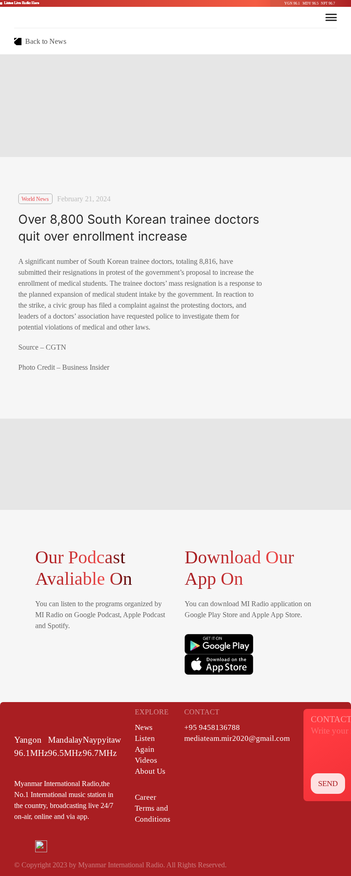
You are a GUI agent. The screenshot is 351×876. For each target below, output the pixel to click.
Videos (146, 760)
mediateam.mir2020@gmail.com (237, 738)
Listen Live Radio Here (21, 3)
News (144, 727)
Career (145, 797)
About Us (150, 771)
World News (35, 199)
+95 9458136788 (212, 727)
